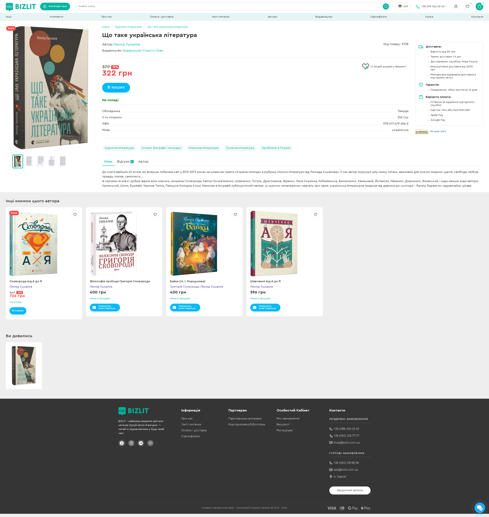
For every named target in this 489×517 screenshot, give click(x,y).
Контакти (477, 16)
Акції (9, 16)
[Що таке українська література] (51, 87)
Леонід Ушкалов (126, 44)
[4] (63, 161)
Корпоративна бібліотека (246, 424)
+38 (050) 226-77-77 (346, 435)
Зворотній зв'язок (350, 490)
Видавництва (323, 16)
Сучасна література (240, 147)
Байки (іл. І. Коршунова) (187, 281)
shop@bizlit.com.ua (347, 442)
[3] (51, 161)
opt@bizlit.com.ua (346, 469)
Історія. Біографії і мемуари (161, 147)
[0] (18, 161)
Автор (143, 161)
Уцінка (429, 16)
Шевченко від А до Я (265, 281)
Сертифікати (378, 16)
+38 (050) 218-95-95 (346, 463)
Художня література (119, 147)
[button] (94, 161)
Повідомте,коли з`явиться (106, 307)
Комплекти (56, 16)
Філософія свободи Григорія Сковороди (120, 281)
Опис (108, 161)
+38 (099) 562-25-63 (346, 429)
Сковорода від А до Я (26, 281)
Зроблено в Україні (276, 147)
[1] (29, 161)
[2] (40, 161)
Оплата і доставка (161, 16)
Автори (272, 16)
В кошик (116, 87)
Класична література (203, 147)
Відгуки (125, 161)
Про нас (106, 16)
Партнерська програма (244, 418)
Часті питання (220, 16)
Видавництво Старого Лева (143, 50)
